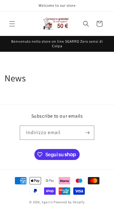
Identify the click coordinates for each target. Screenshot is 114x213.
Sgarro (47, 202)
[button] (12, 23)
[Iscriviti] (87, 133)
